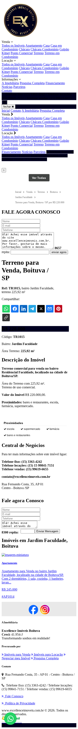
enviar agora (59, 252)
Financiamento (55, 83)
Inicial (6, 110)
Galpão (64, 49)
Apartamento (33, 45)
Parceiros (19, 87)
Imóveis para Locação (48, 654)
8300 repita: (10, 532)
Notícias (7, 87)
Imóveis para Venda (17, 654)
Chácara (24, 49)
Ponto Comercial (22, 53)
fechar (7, 106)
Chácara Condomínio (45, 49)
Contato (7, 90)
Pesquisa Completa (32, 83)
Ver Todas (39, 177)
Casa (46, 45)
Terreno (38, 53)
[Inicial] (20, 38)
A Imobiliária (10, 83)
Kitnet (6, 53)
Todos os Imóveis (13, 45)
